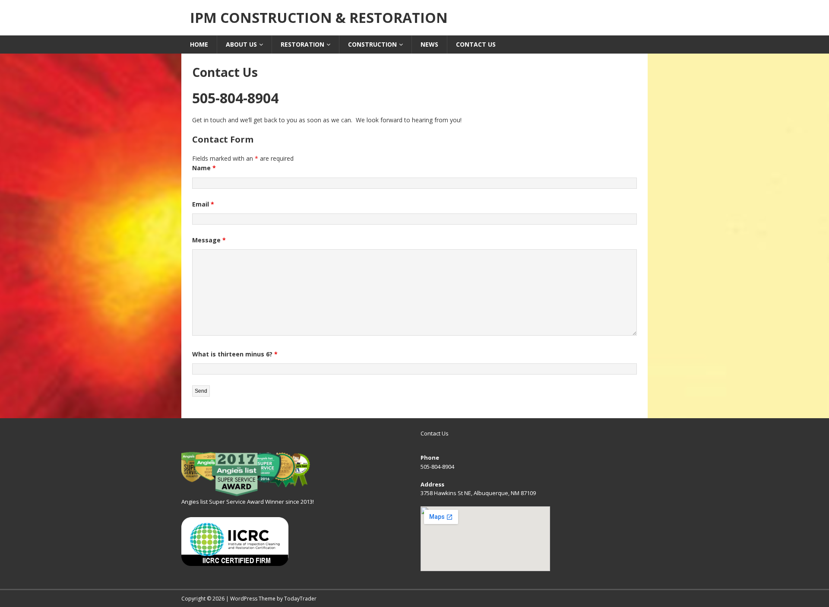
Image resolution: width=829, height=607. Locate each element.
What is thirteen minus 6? (235, 354)
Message (209, 240)
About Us (241, 44)
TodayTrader (300, 598)
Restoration (302, 44)
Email (203, 204)
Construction (372, 44)
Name (204, 168)
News (429, 44)
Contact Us (476, 44)
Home (199, 44)
